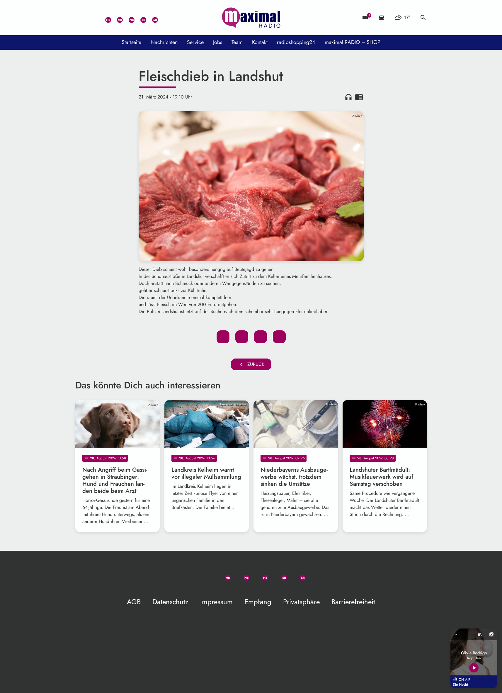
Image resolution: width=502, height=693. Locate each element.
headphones (348, 97)
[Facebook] (116, 17)
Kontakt (260, 42)
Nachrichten (164, 42)
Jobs (217, 42)
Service (195, 42)
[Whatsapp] (104, 17)
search (423, 17)
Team (237, 42)
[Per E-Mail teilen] (279, 337)
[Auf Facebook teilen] (223, 337)
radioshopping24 (296, 42)
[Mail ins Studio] (81, 17)
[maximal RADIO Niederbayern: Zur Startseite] (251, 17)
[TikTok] (163, 17)
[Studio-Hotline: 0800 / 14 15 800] (93, 17)
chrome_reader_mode (359, 97)
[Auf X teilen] (242, 337)
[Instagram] (128, 17)
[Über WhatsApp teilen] (260, 337)
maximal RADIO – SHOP (352, 42)
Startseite (131, 42)
